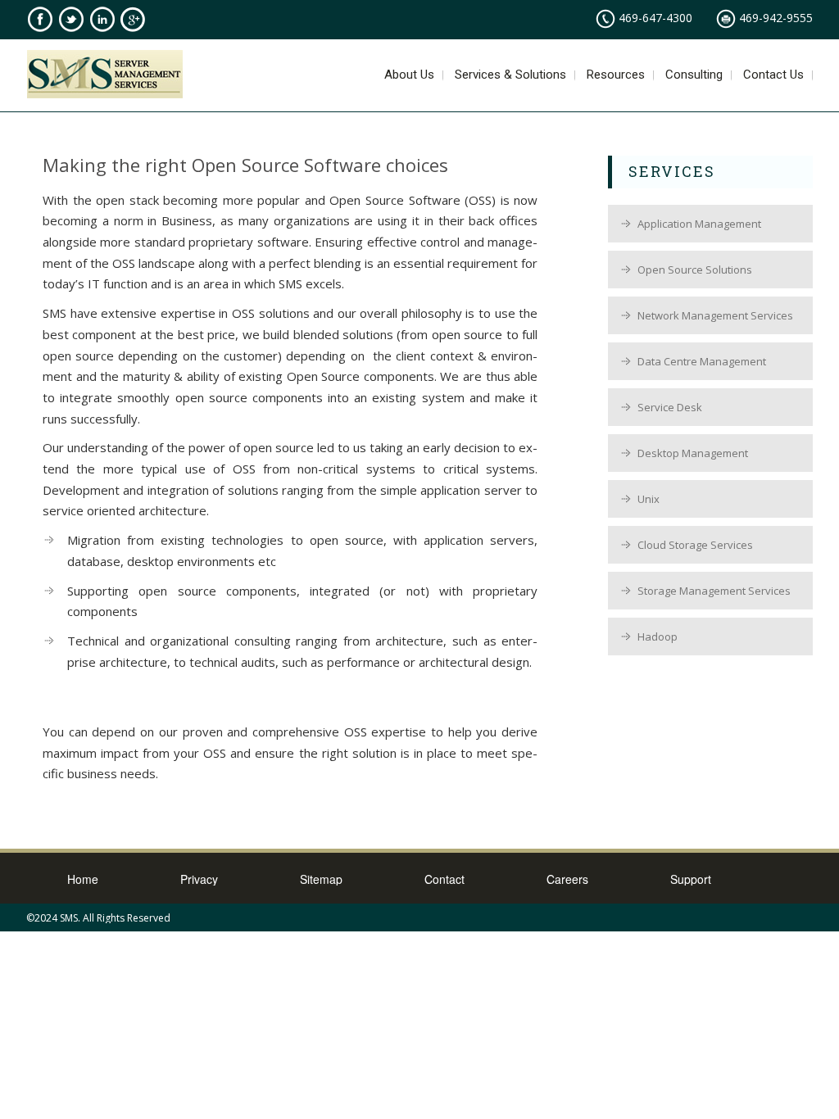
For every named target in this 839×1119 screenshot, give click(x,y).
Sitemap (321, 879)
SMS (69, 918)
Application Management (699, 223)
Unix (648, 499)
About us (409, 75)
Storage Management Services (714, 590)
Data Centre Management (701, 361)
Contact (444, 879)
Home (82, 879)
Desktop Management (692, 453)
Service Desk (669, 407)
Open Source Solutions (694, 269)
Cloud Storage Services (695, 544)
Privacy (199, 879)
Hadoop (657, 636)
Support (690, 879)
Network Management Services (715, 315)
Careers (567, 879)
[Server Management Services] (105, 77)
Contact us (773, 75)
